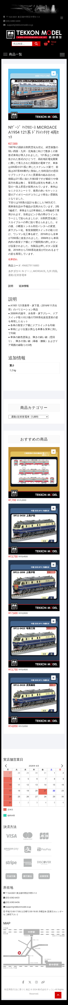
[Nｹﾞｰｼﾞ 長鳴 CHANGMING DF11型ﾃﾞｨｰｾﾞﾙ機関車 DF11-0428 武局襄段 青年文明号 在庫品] (34, 698)
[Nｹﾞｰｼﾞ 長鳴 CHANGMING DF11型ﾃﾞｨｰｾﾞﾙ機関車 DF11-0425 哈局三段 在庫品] (34, 642)
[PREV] (6, 765)
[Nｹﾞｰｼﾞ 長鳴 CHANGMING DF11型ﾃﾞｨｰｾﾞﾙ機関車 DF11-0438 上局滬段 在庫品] (34, 529)
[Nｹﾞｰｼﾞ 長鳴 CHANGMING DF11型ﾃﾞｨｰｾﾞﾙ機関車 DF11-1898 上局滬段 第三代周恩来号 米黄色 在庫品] (34, 585)
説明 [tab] (10, 285)
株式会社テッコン (46, 989)
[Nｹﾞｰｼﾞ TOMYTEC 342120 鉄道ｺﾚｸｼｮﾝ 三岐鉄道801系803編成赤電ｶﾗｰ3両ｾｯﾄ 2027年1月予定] (34, 472)
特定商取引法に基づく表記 (17, 989)
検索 (36, 43)
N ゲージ (27, 271)
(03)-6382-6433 (13, 21)
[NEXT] (61, 765)
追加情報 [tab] (24, 285)
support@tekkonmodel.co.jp (19, 25)
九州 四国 (52, 271)
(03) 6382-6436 (12, 902)
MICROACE (39, 271)
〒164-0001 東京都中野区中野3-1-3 (23, 17)
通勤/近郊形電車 (17, 275)
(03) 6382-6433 (12, 898)
